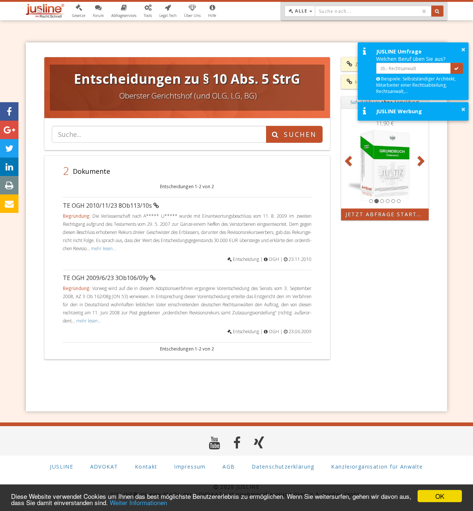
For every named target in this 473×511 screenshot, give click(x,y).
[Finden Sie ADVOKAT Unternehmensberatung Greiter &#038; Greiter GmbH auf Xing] (259, 442)
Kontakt (146, 466)
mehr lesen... (103, 248)
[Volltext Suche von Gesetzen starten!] (437, 11)
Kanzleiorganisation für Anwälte (377, 466)
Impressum (190, 466)
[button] (78, 11)
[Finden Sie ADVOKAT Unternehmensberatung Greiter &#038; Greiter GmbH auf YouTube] (214, 442)
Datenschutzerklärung (283, 466)
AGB (228, 466)
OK (439, 496)
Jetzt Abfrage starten (386, 214)
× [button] (463, 49)
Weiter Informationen (138, 502)
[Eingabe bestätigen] (456, 68)
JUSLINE (61, 466)
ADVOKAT (104, 466)
